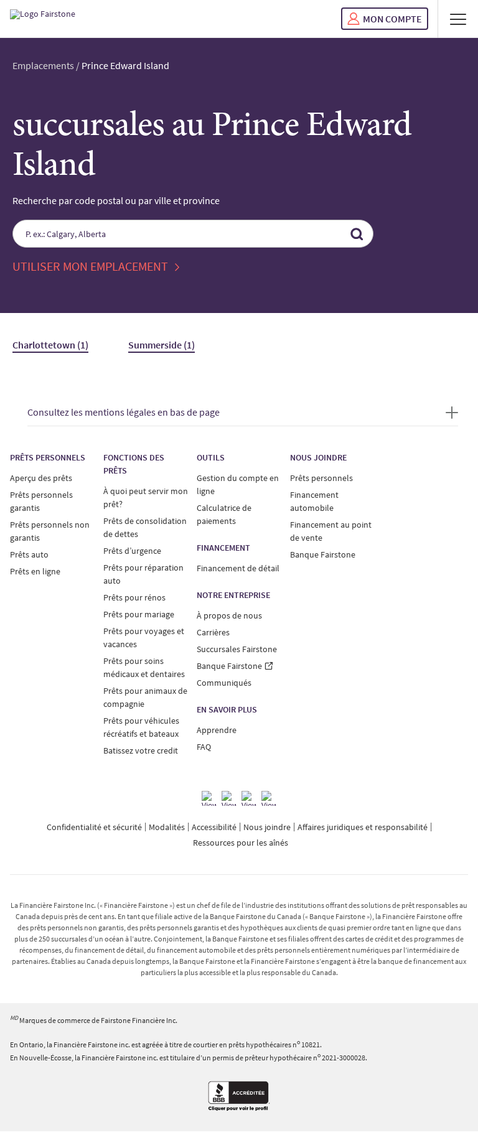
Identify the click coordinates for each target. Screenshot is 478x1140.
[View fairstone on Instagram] (229, 798)
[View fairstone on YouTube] (268, 798)
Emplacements (43, 65)
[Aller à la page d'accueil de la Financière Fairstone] (42, 18)
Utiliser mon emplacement (91, 266)
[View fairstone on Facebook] (209, 798)
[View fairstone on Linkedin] (248, 798)
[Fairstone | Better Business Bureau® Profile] (239, 1097)
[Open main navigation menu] (458, 19)
